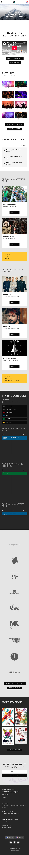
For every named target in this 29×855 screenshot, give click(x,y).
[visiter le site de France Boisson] (14, 545)
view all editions (14, 749)
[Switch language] (27, 2)
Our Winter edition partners (14, 683)
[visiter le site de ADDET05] (14, 577)
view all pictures (14, 128)
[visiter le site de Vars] (14, 609)
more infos (14, 212)
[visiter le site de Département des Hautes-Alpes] (14, 593)
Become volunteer (6, 825)
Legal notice (5, 794)
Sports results (13, 139)
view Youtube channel (14, 58)
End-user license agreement (9, 793)
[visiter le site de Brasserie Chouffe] (14, 561)
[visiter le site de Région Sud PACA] (14, 641)
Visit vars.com (14, 62)
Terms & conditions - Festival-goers (10, 791)
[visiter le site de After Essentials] (14, 657)
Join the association (6, 827)
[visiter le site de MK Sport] (14, 625)
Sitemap (4, 797)
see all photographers (14, 124)
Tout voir (23, 145)
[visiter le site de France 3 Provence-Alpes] (14, 672)
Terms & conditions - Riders (8, 789)
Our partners (5, 796)
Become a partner (15, 687)
